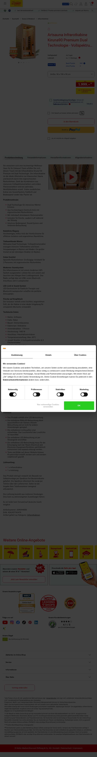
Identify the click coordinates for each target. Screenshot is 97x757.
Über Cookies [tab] (80, 355)
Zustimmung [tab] (16, 355)
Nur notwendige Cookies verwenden (48, 405)
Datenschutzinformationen (15, 380)
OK (79, 406)
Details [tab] (48, 355)
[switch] (36, 395)
